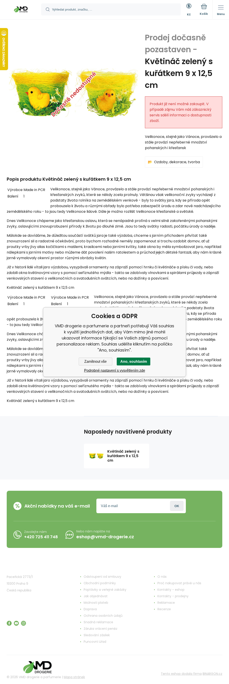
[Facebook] (9, 623)
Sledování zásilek (97, 635)
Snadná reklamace (98, 622)
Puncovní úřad (95, 641)
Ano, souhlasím (133, 361)
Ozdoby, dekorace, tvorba (177, 162)
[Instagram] (23, 623)
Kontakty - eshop (170, 589)
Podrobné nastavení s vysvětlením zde (114, 370)
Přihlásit (177, 506)
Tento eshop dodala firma (181, 673)
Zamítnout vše (95, 361)
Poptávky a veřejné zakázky (105, 589)
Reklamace (166, 602)
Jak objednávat (96, 596)
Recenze (164, 609)
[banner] (21, 10)
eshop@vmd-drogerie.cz (105, 537)
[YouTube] (16, 623)
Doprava (90, 609)
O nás (162, 576)
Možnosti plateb (96, 602)
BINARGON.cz (212, 673)
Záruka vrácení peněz (100, 628)
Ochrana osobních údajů (103, 615)
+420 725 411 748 (41, 537)
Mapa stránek (74, 677)
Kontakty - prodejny (173, 596)
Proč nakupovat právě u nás (179, 583)
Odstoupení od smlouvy (102, 576)
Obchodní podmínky (100, 583)
